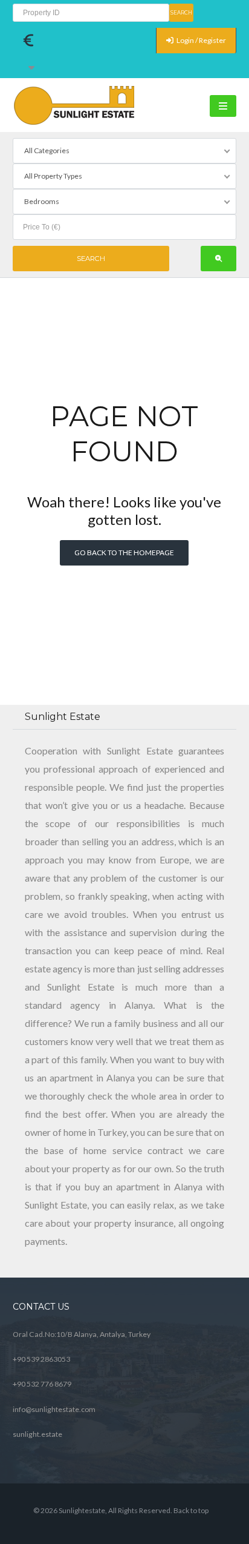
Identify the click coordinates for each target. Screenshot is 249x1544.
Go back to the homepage (124, 552)
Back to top (191, 1510)
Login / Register (200, 40)
